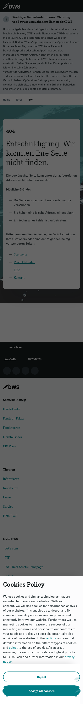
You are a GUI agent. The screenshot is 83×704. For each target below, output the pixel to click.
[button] (41, 677)
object (13, 647)
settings (51, 638)
